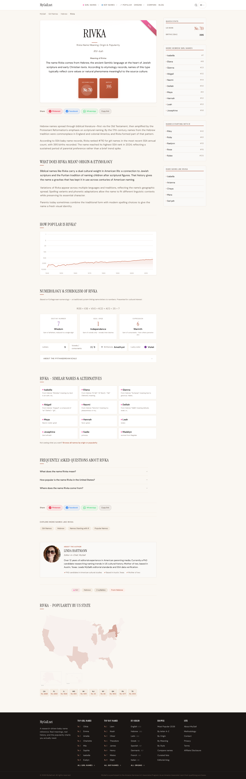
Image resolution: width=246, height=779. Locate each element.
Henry (109, 750)
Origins (138, 5)
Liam (109, 726)
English (136, 726)
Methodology (190, 731)
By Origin (161, 736)
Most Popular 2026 (166, 726)
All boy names (111, 765)
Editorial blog (163, 760)
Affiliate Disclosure (192, 750)
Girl (76, 590)
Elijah (109, 760)
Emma (83, 731)
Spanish (136, 745)
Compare (151, 5)
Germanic (137, 750)
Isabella (84, 755)
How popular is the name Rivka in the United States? (67, 479)
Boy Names (109, 5)
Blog (161, 5)
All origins (136, 765)
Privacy (187, 741)
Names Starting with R (79, 528)
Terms (187, 745)
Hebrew (64, 14)
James (110, 745)
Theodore (111, 741)
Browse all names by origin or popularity (80, 443)
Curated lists (163, 755)
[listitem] (54, 111)
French (136, 755)
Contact (187, 736)
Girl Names (91, 5)
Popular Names (101, 528)
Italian (135, 760)
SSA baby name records (68, 140)
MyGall (43, 14)
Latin (135, 736)
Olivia (83, 726)
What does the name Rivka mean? (58, 471)
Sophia (84, 750)
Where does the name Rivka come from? (61, 488)
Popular (127, 5)
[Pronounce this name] (110, 35)
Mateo (110, 755)
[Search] (196, 5)
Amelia (83, 736)
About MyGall (190, 726)
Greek (135, 741)
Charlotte (85, 741)
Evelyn (83, 760)
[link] (100, 654)
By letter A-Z (163, 731)
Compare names (165, 750)
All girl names (85, 765)
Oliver (109, 736)
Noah (109, 731)
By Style (161, 745)
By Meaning (162, 741)
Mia (82, 745)
